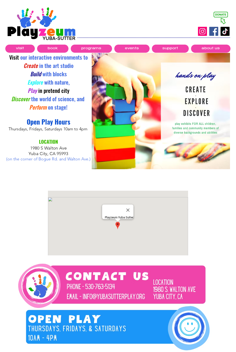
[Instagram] (202, 31)
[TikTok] (225, 31)
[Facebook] (213, 31)
